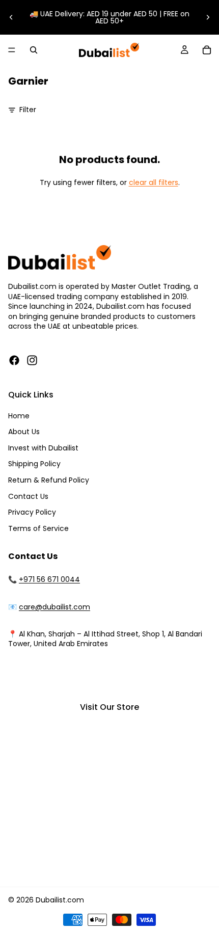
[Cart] (207, 50)
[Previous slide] (11, 17)
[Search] (33, 50)
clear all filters (153, 182)
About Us (24, 432)
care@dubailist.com (54, 607)
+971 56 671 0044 (49, 579)
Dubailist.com (60, 900)
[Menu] (11, 50)
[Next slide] (208, 17)
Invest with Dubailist (43, 448)
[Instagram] (32, 360)
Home (19, 416)
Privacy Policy (32, 512)
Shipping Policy (34, 464)
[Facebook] (14, 360)
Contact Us (28, 496)
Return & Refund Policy (48, 480)
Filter (27, 110)
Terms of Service (38, 528)
